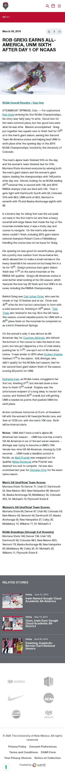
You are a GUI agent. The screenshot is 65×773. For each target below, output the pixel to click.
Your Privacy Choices (18, 758)
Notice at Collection (47, 758)
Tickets (35, 6)
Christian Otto (38, 470)
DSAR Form (48, 752)
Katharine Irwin (10, 379)
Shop (41, 6)
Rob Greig (8, 115)
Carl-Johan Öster (34, 296)
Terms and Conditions (23, 752)
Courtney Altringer (34, 338)
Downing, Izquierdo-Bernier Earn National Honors (40, 646)
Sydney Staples (53, 354)
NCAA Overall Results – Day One (23, 103)
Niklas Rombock (21, 462)
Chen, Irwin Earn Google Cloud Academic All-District (41, 624)
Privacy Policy (17, 747)
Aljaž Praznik (22, 458)
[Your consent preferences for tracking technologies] (6, 767)
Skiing (28, 595)
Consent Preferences (43, 747)
